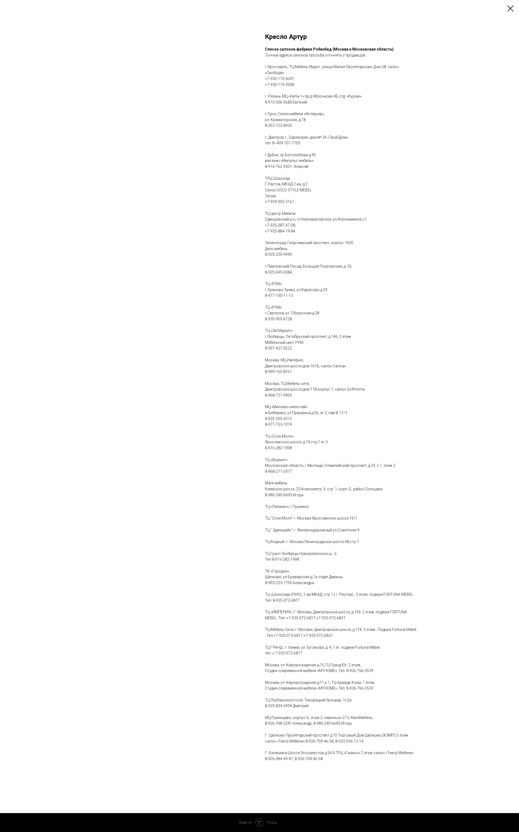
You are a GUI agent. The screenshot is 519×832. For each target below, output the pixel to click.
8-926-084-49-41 (279, 759)
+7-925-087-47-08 (280, 225)
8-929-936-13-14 (349, 741)
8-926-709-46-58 (319, 741)
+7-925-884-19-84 (280, 231)
